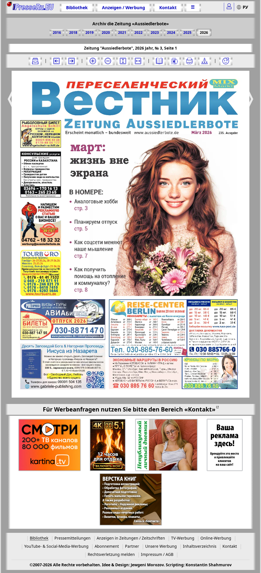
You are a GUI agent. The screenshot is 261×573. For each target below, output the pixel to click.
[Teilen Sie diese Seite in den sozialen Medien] (204, 61)
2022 (138, 32)
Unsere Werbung (161, 546)
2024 (171, 32)
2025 (187, 32)
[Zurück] (56, 61)
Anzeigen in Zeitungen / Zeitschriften (131, 538)
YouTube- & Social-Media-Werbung (56, 546)
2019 (89, 32)
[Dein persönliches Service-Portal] (229, 7)
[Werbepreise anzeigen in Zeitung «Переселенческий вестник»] (174, 61)
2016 (57, 32)
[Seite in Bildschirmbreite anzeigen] (138, 61)
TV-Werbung (182, 538)
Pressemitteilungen (72, 538)
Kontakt (168, 7)
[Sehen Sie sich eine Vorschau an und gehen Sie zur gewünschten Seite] (159, 61)
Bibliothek (77, 7)
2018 (73, 32)
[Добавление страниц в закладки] (225, 61)
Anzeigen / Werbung (123, 7)
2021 (122, 32)
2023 (155, 32)
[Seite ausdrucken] (189, 61)
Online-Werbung (215, 538)
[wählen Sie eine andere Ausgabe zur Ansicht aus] (35, 61)
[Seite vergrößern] (92, 61)
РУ (245, 7)
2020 (106, 32)
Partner (132, 546)
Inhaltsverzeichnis (199, 546)
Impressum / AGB (157, 554)
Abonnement (107, 546)
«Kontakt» (200, 409)
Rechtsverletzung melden (111, 554)
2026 (204, 32)
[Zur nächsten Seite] (71, 61)
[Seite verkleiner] (107, 61)
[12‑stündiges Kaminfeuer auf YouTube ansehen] (108, 445)
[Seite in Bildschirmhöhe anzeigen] (122, 61)
